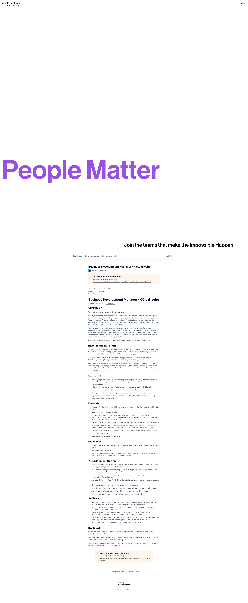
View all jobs (110, 304)
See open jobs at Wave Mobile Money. (105, 279)
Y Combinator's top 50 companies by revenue (123, 523)
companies (92, 256)
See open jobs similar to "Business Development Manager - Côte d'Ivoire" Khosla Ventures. (122, 282)
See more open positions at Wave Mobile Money (124, 571)
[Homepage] (11, 3)
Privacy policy (119, 589)
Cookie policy (128, 589)
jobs (77, 256)
